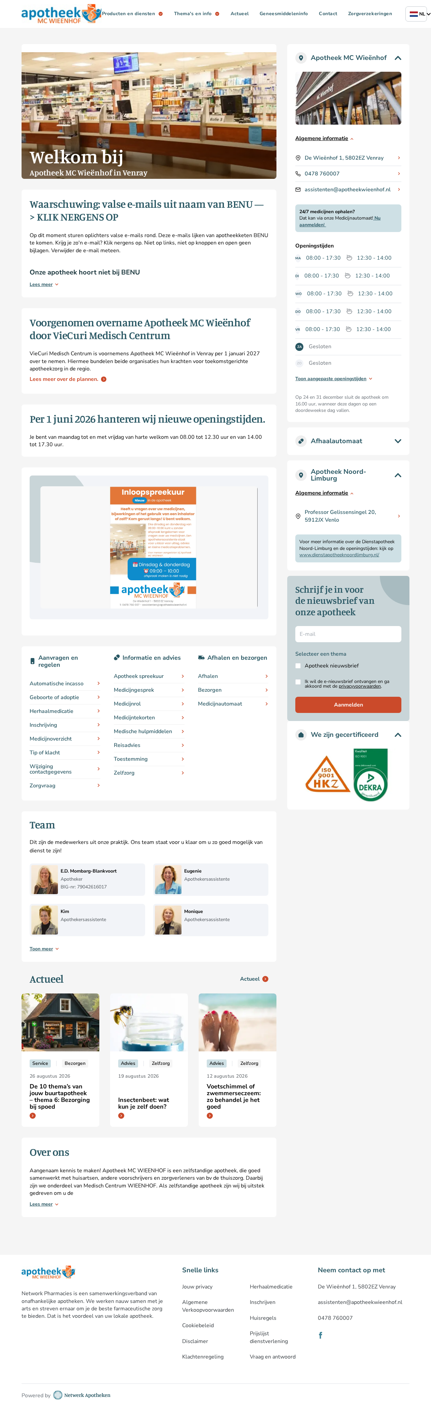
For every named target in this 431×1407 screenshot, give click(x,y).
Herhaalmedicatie (51, 711)
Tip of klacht (45, 752)
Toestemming (131, 759)
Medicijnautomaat (220, 704)
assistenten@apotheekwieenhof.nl (348, 189)
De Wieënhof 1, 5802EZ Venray (344, 158)
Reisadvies (127, 745)
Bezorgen (210, 690)
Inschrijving (43, 725)
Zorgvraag (43, 785)
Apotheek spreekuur (139, 676)
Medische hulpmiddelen (143, 731)
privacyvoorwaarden (360, 686)
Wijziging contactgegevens (51, 769)
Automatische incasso (57, 683)
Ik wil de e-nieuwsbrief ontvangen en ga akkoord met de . (347, 684)
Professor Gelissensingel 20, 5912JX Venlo (340, 516)
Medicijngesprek (134, 690)
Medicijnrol (127, 704)
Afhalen (208, 676)
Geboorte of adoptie (54, 697)
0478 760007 (322, 173)
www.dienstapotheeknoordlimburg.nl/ (339, 555)
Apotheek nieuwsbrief (332, 665)
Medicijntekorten (134, 717)
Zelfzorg (124, 773)
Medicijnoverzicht (51, 739)
